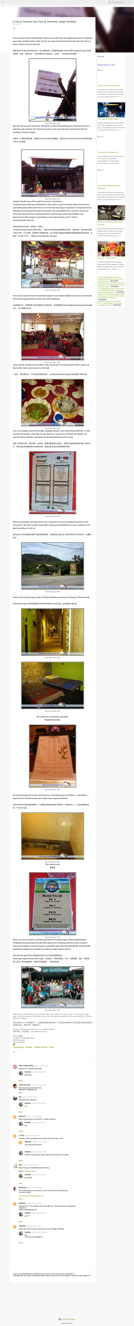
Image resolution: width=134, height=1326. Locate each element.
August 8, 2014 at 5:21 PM (38, 1103)
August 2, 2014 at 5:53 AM (33, 1203)
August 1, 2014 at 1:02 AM (41, 1065)
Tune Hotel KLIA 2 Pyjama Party (108, 152)
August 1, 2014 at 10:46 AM (34, 1116)
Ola (20, 1097)
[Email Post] (14, 1045)
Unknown (28, 1142)
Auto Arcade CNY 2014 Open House (109, 85)
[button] (14, 28)
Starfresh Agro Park (40, 1047)
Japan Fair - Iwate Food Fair (107, 258)
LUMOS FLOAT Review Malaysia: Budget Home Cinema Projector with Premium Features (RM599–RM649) (111, 296)
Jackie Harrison (25, 1085)
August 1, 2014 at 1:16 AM (38, 1085)
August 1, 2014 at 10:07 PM (30, 1164)
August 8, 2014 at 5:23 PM (38, 1122)
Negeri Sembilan (18, 1047)
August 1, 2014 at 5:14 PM (32, 1135)
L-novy (21, 1135)
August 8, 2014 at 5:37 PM (38, 1213)
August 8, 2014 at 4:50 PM (38, 1072)
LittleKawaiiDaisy (30, 1171)
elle (20, 1165)
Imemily (28, 1072)
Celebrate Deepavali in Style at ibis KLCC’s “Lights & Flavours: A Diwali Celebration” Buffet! (110, 303)
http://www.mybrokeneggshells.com (31, 1196)
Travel (51, 1047)
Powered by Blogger (68, 1319)
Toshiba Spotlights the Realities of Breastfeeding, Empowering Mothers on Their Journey (110, 279)
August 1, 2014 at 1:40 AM (29, 1097)
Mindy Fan (22, 1187)
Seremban (29, 1047)
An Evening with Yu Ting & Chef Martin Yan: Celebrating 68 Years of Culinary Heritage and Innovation (111, 290)
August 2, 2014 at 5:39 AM (34, 1187)
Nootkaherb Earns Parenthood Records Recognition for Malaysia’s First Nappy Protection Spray (111, 284)
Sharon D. (22, 1116)
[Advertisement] (52, 1299)
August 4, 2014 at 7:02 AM (39, 1141)
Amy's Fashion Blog (26, 1065)
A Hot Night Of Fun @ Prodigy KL (108, 119)
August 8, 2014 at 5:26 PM (38, 1174)
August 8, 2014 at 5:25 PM (38, 1152)
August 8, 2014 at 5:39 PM (38, 1232)
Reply (21, 1081)
